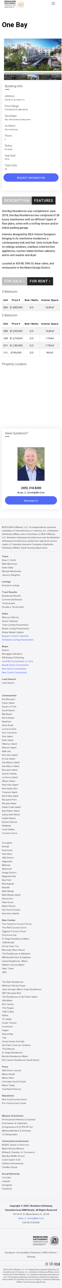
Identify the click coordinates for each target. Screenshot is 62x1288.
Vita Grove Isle (9, 935)
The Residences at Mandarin (16, 953)
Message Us (31, 500)
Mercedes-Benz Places (13, 950)
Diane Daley (7, 567)
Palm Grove (7, 902)
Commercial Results (12, 599)
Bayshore (6, 721)
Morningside (8, 883)
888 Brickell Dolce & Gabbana (16, 957)
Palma (5, 1015)
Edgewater (7, 861)
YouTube (6, 1177)
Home (10, 15)
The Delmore (8, 1049)
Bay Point (6, 880)
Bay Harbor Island (10, 811)
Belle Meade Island (11, 895)
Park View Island (10, 784)
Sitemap (31, 1256)
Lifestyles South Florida (14, 1081)
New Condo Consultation (14, 672)
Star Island (7, 736)
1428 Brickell (8, 942)
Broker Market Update (13, 632)
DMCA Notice (49, 1252)
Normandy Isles (9, 788)
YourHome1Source (11, 1089)
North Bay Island (10, 796)
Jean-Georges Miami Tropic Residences (22, 989)
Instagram (7, 1185)
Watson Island (9, 747)
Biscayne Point (9, 799)
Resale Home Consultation (15, 665)
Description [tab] (16, 200)
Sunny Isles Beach (11, 814)
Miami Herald (8, 1074)
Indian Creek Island (11, 807)
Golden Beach (9, 818)
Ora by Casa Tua (10, 946)
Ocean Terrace (9, 1023)
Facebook (7, 1188)
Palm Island (7, 740)
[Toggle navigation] (53, 3)
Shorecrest (7, 898)
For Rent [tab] (40, 281)
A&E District (8, 857)
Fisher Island (8, 703)
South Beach (8, 710)
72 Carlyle (7, 1019)
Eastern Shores (9, 822)
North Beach (8, 718)
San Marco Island (10, 766)
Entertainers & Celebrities (14, 1123)
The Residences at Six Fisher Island (19, 996)
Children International (12, 1163)
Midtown (6, 865)
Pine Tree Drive (9, 732)
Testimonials (8, 603)
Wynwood (7, 869)
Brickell (5, 846)
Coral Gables (8, 829)
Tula (4, 1037)
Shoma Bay (7, 1034)
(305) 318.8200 (31, 488)
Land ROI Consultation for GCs (17, 661)
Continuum (7, 1026)
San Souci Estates (11, 909)
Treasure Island (9, 792)
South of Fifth (9, 706)
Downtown (7, 850)
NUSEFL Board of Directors (15, 1145)
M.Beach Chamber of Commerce (18, 1152)
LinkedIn (6, 1181)
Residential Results (11, 596)
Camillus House (9, 1167)
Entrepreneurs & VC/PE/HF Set (17, 1127)
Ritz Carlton (8, 1004)
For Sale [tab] (14, 281)
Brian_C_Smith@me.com (31, 492)
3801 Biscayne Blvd (11, 993)
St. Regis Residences (12, 1052)
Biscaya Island (9, 803)
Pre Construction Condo (14, 1103)
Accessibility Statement (29, 1252)
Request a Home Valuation (15, 636)
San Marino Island (11, 762)
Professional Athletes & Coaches (19, 1119)
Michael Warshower (11, 571)
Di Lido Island (8, 758)
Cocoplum (7, 843)
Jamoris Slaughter (11, 575)
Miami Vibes (8, 1078)
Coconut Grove (9, 833)
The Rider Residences (12, 982)
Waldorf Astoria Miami (13, 965)
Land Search (8, 683)
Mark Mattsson (9, 564)
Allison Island (8, 781)
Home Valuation (10, 621)
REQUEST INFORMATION (31, 177)
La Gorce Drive (9, 729)
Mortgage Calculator (12, 654)
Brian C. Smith (9, 560)
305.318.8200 (33, 1222)
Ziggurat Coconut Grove (14, 931)
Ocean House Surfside (13, 1041)
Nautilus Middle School (13, 1156)
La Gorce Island (9, 777)
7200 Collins (8, 1011)
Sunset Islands (9, 773)
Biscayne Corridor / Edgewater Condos (38, 15)
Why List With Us (10, 617)
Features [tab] (43, 200)
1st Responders (10, 1134)
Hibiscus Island (9, 744)
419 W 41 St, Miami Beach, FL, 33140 (31, 1214)
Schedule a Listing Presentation (18, 639)
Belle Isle (6, 751)
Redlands (6, 825)
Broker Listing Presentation (15, 628)
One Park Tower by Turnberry (16, 1045)
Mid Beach (7, 714)
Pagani (5, 1030)
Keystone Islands (10, 913)
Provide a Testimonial (12, 607)
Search (5, 650)
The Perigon (8, 1008)
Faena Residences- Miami (14, 961)
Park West (7, 854)
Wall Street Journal (11, 1070)
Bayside (6, 887)
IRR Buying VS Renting (13, 657)
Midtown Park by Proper (14, 985)
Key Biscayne (8, 699)
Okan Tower (8, 968)
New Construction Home (14, 1099)
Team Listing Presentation (15, 625)
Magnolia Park (9, 876)
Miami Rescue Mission (13, 1148)
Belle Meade (8, 891)
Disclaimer (10, 1252)
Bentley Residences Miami (15, 1056)
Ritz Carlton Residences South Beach (20, 1060)
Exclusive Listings (10, 585)
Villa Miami (7, 1000)
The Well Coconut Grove (14, 927)
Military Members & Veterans (16, 1130)
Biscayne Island (9, 770)
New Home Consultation (14, 668)
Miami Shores (8, 906)
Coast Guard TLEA (11, 1159)
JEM (4, 972)
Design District (9, 872)
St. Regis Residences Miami (15, 938)
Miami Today (8, 1085)
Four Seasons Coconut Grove (17, 924)
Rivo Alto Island (9, 755)
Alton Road (7, 725)
